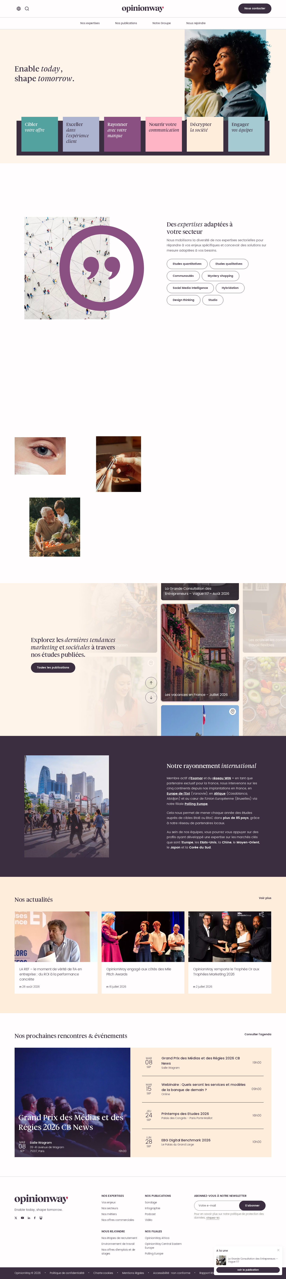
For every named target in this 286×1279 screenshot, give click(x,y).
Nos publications (126, 23)
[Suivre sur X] (16, 1218)
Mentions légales (133, 1273)
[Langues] (19, 8)
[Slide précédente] (151, 683)
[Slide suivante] (151, 697)
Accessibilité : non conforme (171, 1273)
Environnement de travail (118, 1244)
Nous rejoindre (113, 1231)
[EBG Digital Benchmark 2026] (203, 1142)
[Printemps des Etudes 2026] (203, 1116)
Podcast (150, 1214)
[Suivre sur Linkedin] (29, 1218)
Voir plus (265, 898)
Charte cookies (103, 1273)
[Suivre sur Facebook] (34, 1218)
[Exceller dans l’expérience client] (81, 134)
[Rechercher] (27, 8)
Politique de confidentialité (67, 1273)
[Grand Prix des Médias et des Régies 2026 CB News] (203, 1063)
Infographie (152, 1208)
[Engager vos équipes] (246, 134)
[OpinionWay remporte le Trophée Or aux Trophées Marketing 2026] (229, 952)
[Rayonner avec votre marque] (122, 134)
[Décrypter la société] (205, 134)
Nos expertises (113, 1196)
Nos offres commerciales (118, 1220)
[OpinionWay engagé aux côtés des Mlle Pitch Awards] (143, 952)
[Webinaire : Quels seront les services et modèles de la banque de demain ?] (203, 1089)
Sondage (151, 1203)
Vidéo (148, 1220)
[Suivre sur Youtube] (22, 1218)
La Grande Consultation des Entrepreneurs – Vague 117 (253, 1260)
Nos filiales (153, 1231)
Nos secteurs (110, 1208)
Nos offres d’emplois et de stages (118, 1252)
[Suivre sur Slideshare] (40, 1218)
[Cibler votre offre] (39, 134)
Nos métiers (109, 1214)
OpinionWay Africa (157, 1238)
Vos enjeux (109, 1203)
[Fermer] (278, 1250)
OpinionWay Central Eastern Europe (163, 1246)
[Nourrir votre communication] (164, 134)
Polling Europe (154, 1254)
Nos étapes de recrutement (119, 1238)
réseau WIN (221, 778)
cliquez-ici (212, 1218)
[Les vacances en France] (200, 652)
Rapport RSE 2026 (210, 1273)
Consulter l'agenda (258, 1035)
